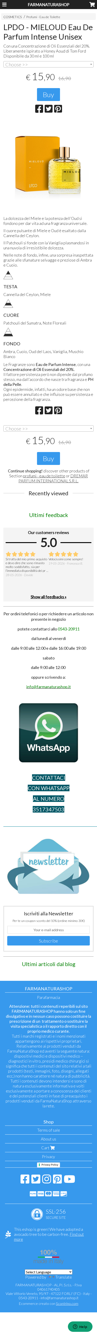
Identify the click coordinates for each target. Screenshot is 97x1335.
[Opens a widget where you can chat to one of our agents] (80, 1327)
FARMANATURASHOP (48, 4)
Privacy (48, 1156)
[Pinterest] (57, 1181)
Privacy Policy (50, 1164)
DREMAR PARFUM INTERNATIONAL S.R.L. (53, 478)
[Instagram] (46, 1181)
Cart (45, 1147)
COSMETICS (12, 17)
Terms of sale (48, 1130)
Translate (63, 1277)
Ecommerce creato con (48, 1303)
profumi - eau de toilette (44, 475)
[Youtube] (69, 1181)
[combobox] (48, 64)
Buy (48, 94)
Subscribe (48, 940)
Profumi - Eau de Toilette (43, 17)
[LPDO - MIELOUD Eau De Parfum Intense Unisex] (48, 166)
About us (48, 1138)
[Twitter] (35, 1181)
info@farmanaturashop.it (60, 1298)
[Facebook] (25, 1181)
